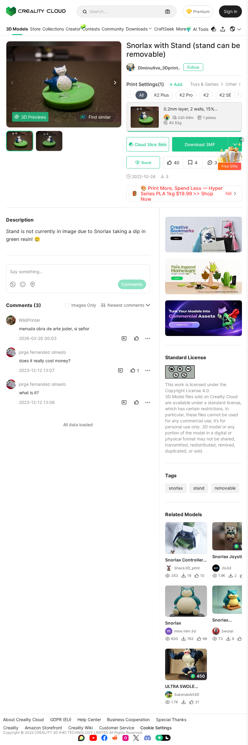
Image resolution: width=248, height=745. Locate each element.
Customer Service (116, 727)
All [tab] (141, 95)
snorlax (176, 488)
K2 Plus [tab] (161, 95)
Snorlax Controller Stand (184, 560)
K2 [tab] (206, 95)
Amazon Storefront (43, 727)
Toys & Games (204, 84)
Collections (53, 28)
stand (198, 488)
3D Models (17, 28)
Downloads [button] (137, 28)
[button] (236, 29)
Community (113, 28)
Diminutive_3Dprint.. (159, 67)
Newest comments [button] (125, 305)
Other (231, 84)
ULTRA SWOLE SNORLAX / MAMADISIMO (180, 687)
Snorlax (173, 622)
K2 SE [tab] (225, 95)
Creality (10, 727)
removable (225, 488)
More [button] (181, 28)
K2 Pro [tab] (186, 95)
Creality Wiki (80, 727)
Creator (73, 28)
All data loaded (78, 424)
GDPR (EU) (60, 719)
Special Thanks (171, 719)
